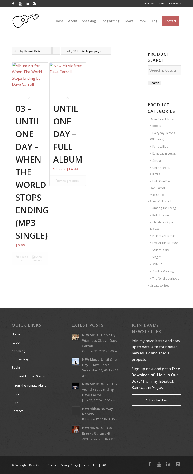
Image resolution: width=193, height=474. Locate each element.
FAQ (103, 465)
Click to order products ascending (56, 52)
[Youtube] (20, 3)
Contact (17, 411)
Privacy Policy (69, 465)
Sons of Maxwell (160, 201)
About (16, 342)
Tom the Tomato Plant (30, 385)
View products (69, 181)
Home (16, 334)
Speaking (18, 351)
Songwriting (20, 359)
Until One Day (161, 181)
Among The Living (164, 208)
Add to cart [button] (23, 258)
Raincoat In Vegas (164, 153)
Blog (15, 402)
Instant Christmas (163, 236)
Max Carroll (157, 195)
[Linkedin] (27, 3)
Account (149, 3)
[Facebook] (13, 3)
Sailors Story (160, 250)
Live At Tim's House (165, 243)
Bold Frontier (161, 215)
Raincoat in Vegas (147, 387)
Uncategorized (160, 286)
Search (154, 83)
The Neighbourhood (166, 278)
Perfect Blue (160, 146)
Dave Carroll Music (162, 119)
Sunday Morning (163, 271)
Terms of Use (89, 465)
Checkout (175, 3)
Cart (161, 3)
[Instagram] (34, 3)
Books (156, 126)
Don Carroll (157, 188)
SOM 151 (158, 264)
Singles (156, 161)
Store (16, 394)
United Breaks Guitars (30, 376)
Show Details (38, 258)
